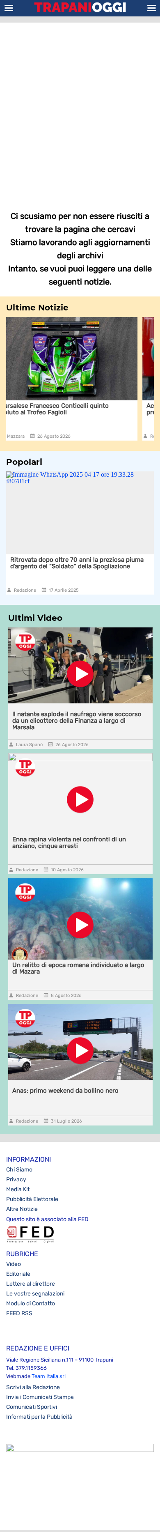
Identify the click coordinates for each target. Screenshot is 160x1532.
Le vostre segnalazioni (35, 1293)
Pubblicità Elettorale (32, 1199)
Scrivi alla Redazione (33, 1387)
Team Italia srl (49, 1376)
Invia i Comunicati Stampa (40, 1397)
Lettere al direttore (30, 1283)
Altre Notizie (22, 1209)
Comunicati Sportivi (31, 1406)
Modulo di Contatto (30, 1303)
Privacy (16, 1179)
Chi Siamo (19, 1169)
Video (13, 1264)
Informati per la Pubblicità (39, 1416)
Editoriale (18, 1273)
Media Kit (18, 1189)
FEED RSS (19, 1313)
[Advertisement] (80, 111)
